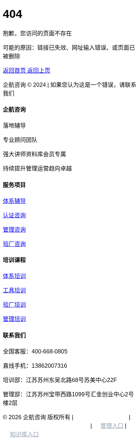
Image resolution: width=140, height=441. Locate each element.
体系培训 (14, 276)
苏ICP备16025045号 (101, 417)
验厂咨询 (14, 244)
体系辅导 (14, 201)
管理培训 (14, 319)
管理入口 (112, 426)
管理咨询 (14, 230)
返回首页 (15, 71)
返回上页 (38, 71)
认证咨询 (14, 215)
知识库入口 (24, 434)
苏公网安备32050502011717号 (42, 426)
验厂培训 (14, 305)
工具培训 (14, 290)
